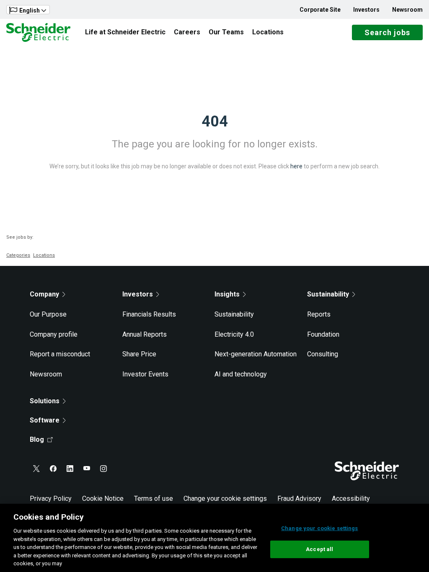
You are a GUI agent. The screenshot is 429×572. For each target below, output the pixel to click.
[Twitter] (36, 468)
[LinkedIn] (70, 468)
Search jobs (387, 32)
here (296, 166)
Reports (319, 314)
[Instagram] (103, 468)
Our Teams (226, 32)
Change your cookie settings (225, 498)
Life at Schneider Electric (125, 32)
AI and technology (240, 374)
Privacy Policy (51, 498)
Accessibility (351, 498)
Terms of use (153, 498)
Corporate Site (320, 9)
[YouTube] (86, 468)
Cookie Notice (103, 498)
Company (44, 294)
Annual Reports (144, 334)
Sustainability (234, 314)
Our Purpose (48, 314)
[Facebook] (53, 468)
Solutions (44, 401)
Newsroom (407, 9)
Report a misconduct (60, 354)
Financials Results (149, 314)
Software (44, 420)
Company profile (54, 334)
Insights (227, 294)
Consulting (322, 354)
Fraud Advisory (299, 498)
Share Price (139, 354)
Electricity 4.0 (234, 334)
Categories (18, 255)
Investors (366, 9)
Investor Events (145, 374)
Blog (37, 439)
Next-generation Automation (255, 354)
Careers (187, 32)
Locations (268, 32)
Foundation (323, 334)
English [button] (29, 10)
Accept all (319, 549)
